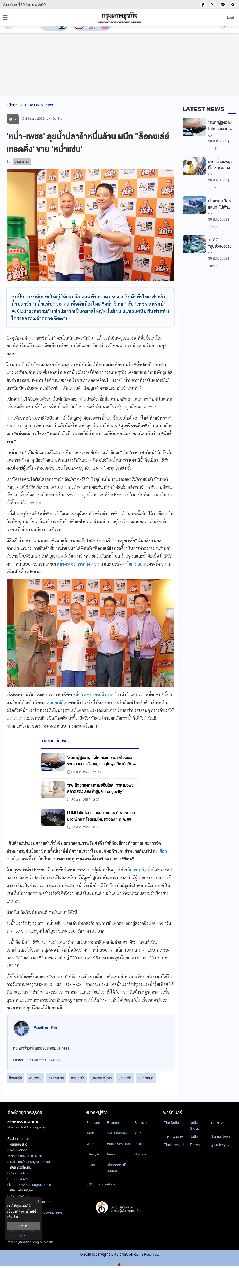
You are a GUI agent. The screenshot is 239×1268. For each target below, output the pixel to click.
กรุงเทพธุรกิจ (173, 1136)
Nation (195, 1136)
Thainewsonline (175, 1145)
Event (91, 1165)
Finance (113, 1123)
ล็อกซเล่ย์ (15, 1078)
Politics (139, 1144)
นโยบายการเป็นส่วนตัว (117, 1168)
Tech (90, 1133)
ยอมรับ (23, 1226)
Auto (137, 1133)
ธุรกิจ (49, 105)
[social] (203, 4)
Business (32, 105)
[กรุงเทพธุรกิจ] (119, 17)
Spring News (220, 1136)
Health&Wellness (119, 1144)
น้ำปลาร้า (125, 1078)
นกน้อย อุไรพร (102, 1078)
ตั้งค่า (23, 1235)
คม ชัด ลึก (218, 1123)
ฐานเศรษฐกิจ (220, 1145)
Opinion (140, 1154)
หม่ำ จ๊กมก (145, 1078)
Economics (95, 1123)
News (111, 1154)
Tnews (195, 1145)
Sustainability (117, 1133)
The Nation (172, 1123)
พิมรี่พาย (35, 1078)
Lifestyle (93, 1154)
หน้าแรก (12, 105)
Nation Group (195, 1126)
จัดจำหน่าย (56, 1078)
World (91, 1144)
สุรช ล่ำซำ (78, 1078)
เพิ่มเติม (12, 1216)
